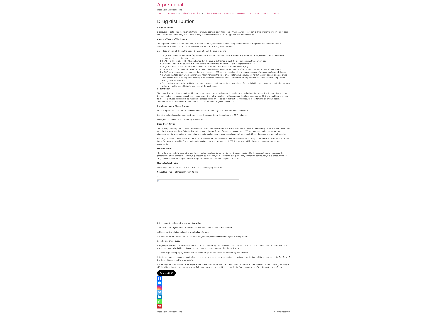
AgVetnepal (170, 4)
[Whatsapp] (159, 301)
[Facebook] (159, 278)
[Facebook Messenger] (159, 283)
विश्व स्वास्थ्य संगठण (214, 13)
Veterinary (172, 13)
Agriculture (229, 13)
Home (161, 13)
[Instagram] (159, 287)
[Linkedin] (159, 297)
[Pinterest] (159, 306)
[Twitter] (159, 292)
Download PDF (166, 273)
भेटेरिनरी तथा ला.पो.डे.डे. (191, 13)
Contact (275, 13)
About (265, 13)
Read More (254, 13)
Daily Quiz (241, 13)
